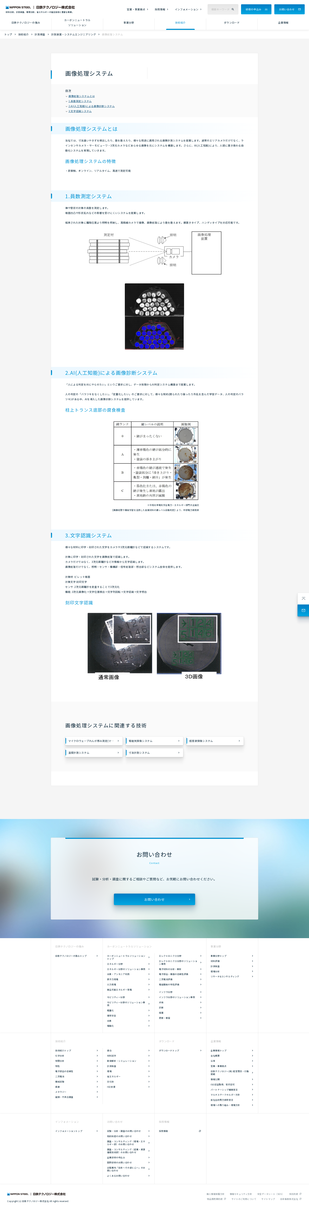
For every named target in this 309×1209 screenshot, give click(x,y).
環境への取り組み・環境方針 (225, 1104)
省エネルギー (114, 1076)
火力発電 (111, 984)
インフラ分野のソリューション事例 (177, 997)
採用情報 (160, 9)
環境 (109, 1071)
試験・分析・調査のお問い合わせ (124, 1130)
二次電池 (59, 1076)
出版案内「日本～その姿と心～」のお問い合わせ (126, 1169)
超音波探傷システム (201, 741)
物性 (57, 1065)
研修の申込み (253, 9)
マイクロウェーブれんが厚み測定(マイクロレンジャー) (95, 741)
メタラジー (61, 1091)
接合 (109, 1050)
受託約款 (293, 1193)
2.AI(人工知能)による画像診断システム (91, 106)
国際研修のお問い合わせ (119, 1162)
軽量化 (110, 1010)
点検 (161, 1002)
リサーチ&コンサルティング (225, 976)
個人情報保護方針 (216, 1193)
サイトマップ (268, 1198)
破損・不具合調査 (64, 1096)
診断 (161, 1007)
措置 (161, 1012)
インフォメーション (186, 9)
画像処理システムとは (81, 96)
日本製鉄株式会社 (289, 1198)
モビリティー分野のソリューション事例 (126, 1004)
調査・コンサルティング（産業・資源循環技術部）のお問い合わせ (126, 1151)
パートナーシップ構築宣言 (224, 1089)
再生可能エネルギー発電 (119, 989)
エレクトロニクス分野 (170, 955)
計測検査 (40, 34)
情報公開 (215, 1079)
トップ (8, 34)
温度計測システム (78, 752)
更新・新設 (164, 1017)
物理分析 (59, 1060)
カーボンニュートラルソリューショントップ (126, 957)
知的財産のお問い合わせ (119, 1136)
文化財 (110, 1081)
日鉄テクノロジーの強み (25, 22)
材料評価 (215, 960)
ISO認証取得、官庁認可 (223, 1084)
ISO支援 (111, 1086)
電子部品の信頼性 (64, 1071)
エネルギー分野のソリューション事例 (126, 969)
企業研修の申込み (116, 1157)
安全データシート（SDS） (270, 1193)
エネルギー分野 (115, 963)
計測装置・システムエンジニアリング (73, 34)
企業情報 (283, 22)
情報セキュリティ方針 (241, 1193)
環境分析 (215, 971)
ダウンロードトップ (169, 1050)
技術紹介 (180, 22)
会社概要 (215, 1055)
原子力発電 (112, 979)
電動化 (110, 1025)
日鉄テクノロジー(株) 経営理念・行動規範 (230, 1073)
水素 (109, 1020)
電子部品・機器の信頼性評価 (173, 974)
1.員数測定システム (80, 101)
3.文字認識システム (80, 111)
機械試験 (59, 1081)
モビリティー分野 (116, 997)
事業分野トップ (218, 955)
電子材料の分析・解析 (170, 969)
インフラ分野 (166, 991)
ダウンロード (232, 22)
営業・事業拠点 (136, 9)
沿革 (213, 1060)
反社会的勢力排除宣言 (222, 1099)
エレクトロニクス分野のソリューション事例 (178, 962)
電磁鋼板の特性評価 (169, 984)
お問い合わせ (287, 9)
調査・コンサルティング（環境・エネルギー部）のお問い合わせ (126, 1143)
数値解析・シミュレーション (121, 1060)
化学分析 (59, 1055)
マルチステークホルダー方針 (225, 1094)
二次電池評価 (166, 979)
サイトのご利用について (244, 1198)
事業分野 (129, 22)
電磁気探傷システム (140, 741)
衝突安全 (111, 1015)
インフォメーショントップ (68, 1130)
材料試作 (111, 1055)
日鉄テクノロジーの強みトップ (71, 955)
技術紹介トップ (63, 1050)
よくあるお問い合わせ (118, 1175)
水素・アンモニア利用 (118, 974)
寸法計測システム (139, 752)
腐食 (57, 1086)
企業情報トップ (218, 1050)
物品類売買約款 (215, 1198)
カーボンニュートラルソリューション (77, 22)
